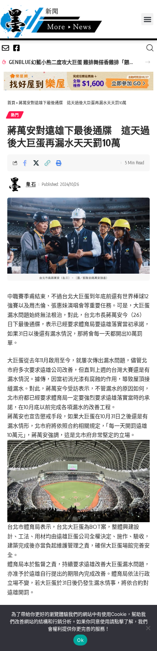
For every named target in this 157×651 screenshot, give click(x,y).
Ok (80, 640)
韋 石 (31, 184)
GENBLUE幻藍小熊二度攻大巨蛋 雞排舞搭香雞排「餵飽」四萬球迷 (73, 62)
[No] (148, 628)
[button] (147, 19)
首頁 (11, 102)
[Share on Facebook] (25, 163)
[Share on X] (36, 163)
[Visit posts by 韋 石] (15, 184)
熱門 (15, 115)
